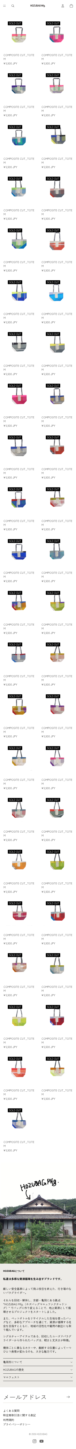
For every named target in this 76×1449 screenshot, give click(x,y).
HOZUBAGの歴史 (13, 1369)
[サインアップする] (68, 1396)
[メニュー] (4, 5)
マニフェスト (11, 1377)
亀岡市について (12, 1362)
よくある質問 (11, 1411)
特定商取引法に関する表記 (19, 1415)
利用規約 (8, 1420)
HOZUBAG (42, 1434)
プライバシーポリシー (16, 1424)
